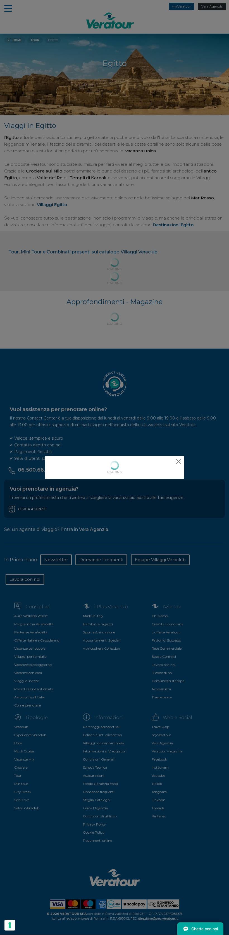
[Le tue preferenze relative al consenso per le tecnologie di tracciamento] (9, 925)
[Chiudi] (178, 461)
